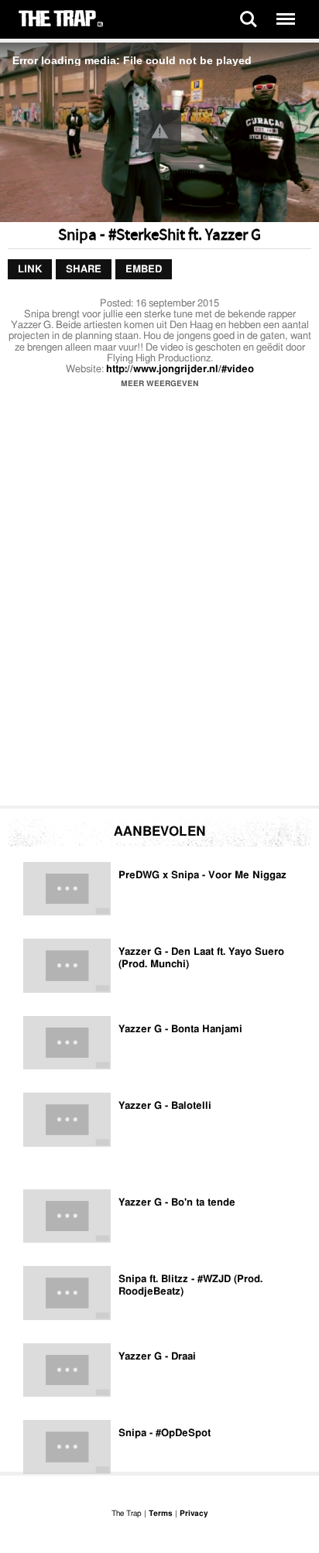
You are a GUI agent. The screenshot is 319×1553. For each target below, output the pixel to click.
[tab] (30, 270)
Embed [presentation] (143, 270)
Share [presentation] (83, 270)
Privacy (194, 1513)
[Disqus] (159, 601)
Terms (161, 1513)
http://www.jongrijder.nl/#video (180, 369)
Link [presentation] (30, 270)
